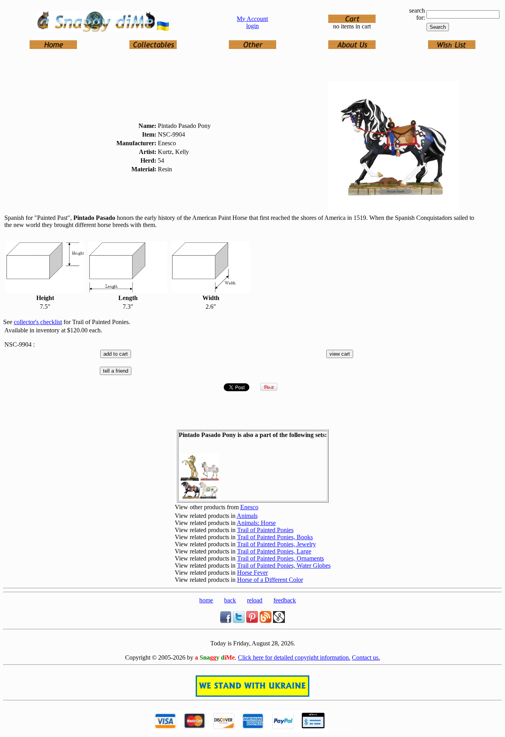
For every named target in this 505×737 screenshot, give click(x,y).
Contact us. (366, 657)
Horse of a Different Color (270, 579)
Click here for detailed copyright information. (294, 657)
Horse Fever (252, 572)
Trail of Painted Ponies (265, 530)
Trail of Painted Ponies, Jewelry (276, 544)
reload (254, 600)
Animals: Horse (256, 522)
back (230, 600)
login (252, 26)
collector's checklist (38, 322)
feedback (284, 600)
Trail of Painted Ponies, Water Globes (284, 565)
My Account (252, 18)
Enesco (249, 507)
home (206, 600)
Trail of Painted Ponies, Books (275, 537)
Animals (247, 515)
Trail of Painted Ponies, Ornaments (280, 558)
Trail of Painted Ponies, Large (274, 551)
